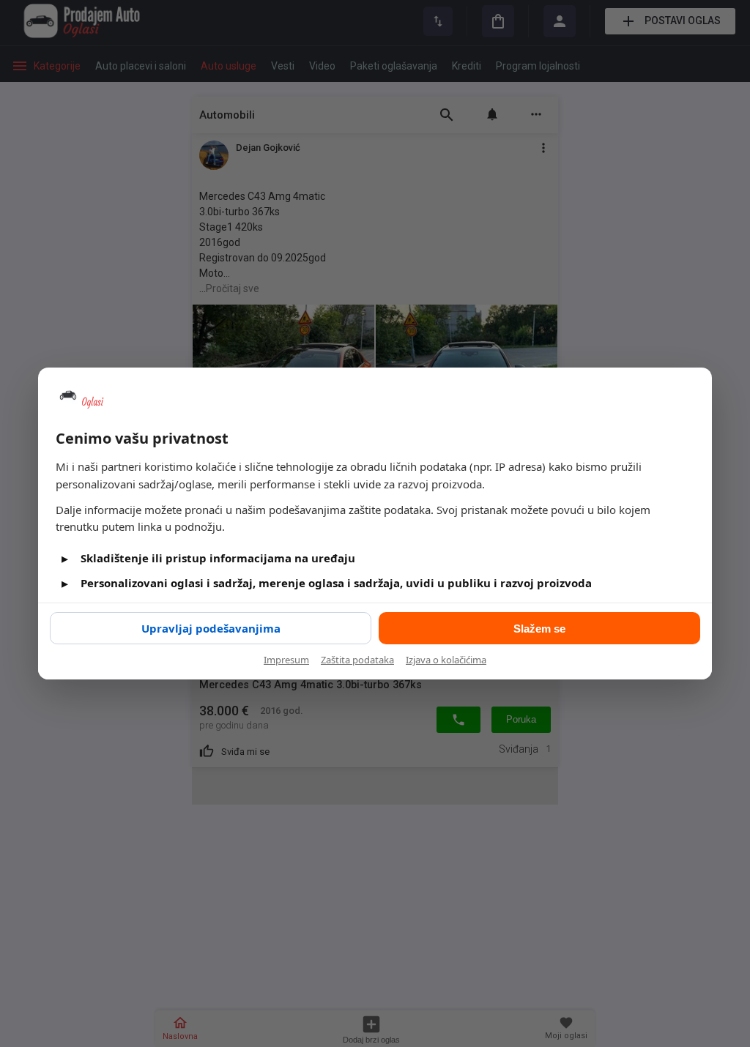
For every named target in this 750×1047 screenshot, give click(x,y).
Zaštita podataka (357, 659)
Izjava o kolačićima (446, 659)
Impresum (286, 659)
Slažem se (539, 628)
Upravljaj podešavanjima (211, 628)
